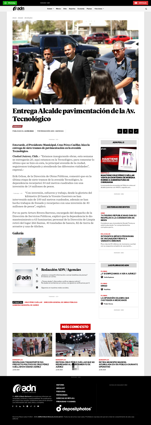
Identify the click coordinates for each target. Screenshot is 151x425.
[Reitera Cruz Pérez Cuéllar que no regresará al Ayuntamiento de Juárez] (75, 345)
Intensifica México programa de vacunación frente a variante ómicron (117, 238)
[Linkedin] (20, 406)
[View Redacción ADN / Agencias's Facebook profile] (37, 269)
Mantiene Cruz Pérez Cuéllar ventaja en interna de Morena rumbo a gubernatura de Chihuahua (118, 179)
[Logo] (19, 8)
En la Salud (105, 234)
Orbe (103, 213)
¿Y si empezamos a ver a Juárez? (118, 273)
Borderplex (29, 18)
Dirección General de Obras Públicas (60, 302)
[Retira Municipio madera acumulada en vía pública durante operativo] (118, 345)
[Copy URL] (136, 131)
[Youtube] (38, 406)
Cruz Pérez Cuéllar (33, 302)
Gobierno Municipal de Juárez (26, 305)
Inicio (15, 18)
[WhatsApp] (119, 131)
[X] (130, 131)
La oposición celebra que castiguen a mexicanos (115, 299)
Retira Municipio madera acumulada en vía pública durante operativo (118, 364)
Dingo (104, 286)
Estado (20, 18)
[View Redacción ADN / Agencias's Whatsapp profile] (37, 281)
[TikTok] (31, 406)
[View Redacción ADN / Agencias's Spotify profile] (37, 287)
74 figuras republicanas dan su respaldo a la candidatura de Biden (118, 217)
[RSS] (23, 406)
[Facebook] (125, 131)
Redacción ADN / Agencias (61, 270)
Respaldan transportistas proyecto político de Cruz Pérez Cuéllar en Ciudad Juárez (31, 364)
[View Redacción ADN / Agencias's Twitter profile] (37, 275)
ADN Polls (105, 173)
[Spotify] (27, 406)
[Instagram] (16, 406)
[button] (132, 9)
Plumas (104, 271)
